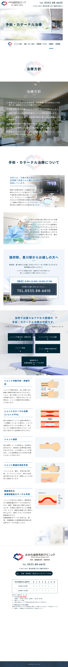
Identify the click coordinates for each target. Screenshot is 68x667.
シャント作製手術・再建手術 (20, 337)
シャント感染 (20, 348)
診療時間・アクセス (41, 44)
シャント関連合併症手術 (48, 349)
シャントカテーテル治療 (48, 337)
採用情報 (57, 44)
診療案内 (51, 44)
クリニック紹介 (18, 44)
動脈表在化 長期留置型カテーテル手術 (34, 361)
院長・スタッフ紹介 (29, 44)
